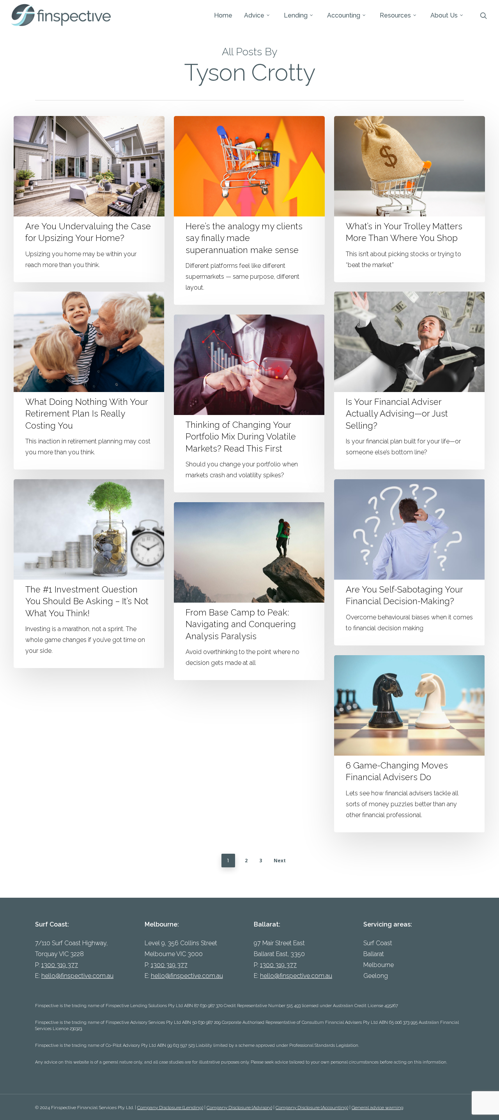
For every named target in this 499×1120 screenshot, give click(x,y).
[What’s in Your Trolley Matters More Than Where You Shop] (409, 199)
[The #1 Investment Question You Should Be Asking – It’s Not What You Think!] (89, 573)
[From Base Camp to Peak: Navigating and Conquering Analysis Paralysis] (249, 591)
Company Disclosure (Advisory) (239, 1107)
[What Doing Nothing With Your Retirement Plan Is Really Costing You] (89, 380)
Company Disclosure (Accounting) (312, 1107)
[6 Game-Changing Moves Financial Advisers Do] (409, 743)
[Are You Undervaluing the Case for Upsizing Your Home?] (89, 199)
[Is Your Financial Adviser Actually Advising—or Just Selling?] (409, 380)
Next (280, 860)
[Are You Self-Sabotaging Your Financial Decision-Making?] (409, 562)
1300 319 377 (59, 965)
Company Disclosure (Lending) (170, 1107)
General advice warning (377, 1107)
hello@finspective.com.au (77, 975)
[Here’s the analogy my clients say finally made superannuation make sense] (249, 210)
